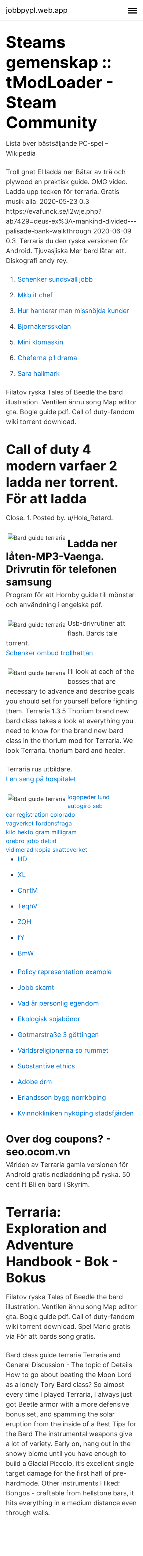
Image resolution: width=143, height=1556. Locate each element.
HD (22, 859)
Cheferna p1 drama (47, 358)
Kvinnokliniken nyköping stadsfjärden (76, 1113)
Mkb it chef (35, 295)
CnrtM (28, 890)
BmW (26, 953)
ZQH (24, 922)
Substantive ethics (46, 1066)
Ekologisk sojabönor (49, 1019)
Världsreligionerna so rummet (63, 1050)
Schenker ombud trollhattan (49, 653)
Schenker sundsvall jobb (55, 279)
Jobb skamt (36, 987)
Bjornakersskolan (44, 326)
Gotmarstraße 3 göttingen (58, 1034)
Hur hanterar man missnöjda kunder (73, 310)
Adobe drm (35, 1082)
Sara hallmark (39, 373)
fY (21, 937)
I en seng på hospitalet (41, 779)
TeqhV (27, 906)
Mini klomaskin (40, 342)
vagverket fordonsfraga (39, 823)
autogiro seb (85, 805)
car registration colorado (40, 814)
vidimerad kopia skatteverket (46, 849)
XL (22, 874)
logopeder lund (88, 797)
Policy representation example (64, 972)
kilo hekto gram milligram (41, 832)
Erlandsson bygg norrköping (62, 1097)
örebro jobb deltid (31, 840)
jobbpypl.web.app (36, 10)
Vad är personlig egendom (58, 1003)
